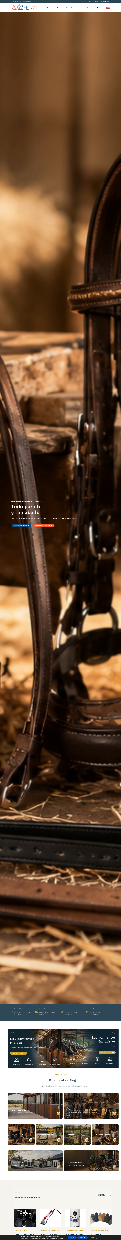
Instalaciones (16, 1064)
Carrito (105, 1)
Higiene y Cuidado (55, 1064)
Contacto (100, 8)
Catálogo (50, 8)
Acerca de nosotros (63, 8)
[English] (107, 8)
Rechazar (82, 1237)
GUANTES (93, 1230)
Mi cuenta (87, 1)
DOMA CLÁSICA (19, 1230)
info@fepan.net (27, 1)
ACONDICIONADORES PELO (72, 1230)
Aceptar (72, 1237)
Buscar (96, 1)
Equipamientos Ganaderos (42, 525)
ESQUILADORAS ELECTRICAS (56, 1230)
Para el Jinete (42, 1064)
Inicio (43, 8)
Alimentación (84, 1063)
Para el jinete (100, 1230)
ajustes (61, 1238)
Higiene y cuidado (84, 1230)
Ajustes (93, 1237)
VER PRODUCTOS (17, 1053)
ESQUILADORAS (44, 1230)
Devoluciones (91, 8)
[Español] (109, 8)
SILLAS (25, 1230)
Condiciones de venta (77, 8)
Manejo (97, 1063)
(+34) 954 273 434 (16, 1)
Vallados (72, 1063)
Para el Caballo (29, 1064)
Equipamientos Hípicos (20, 525)
